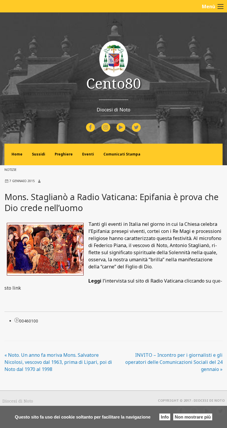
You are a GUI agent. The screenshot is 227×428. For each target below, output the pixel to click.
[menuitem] (91, 127)
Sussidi (38, 154)
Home (17, 154)
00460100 (28, 321)
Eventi (88, 154)
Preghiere (64, 154)
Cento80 (113, 83)
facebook (96, 123)
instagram (111, 123)
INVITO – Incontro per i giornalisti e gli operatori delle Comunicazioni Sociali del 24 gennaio (174, 362)
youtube (126, 123)
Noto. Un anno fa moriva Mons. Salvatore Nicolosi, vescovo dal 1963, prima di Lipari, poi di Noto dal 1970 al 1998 (58, 362)
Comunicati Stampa (121, 154)
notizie (10, 170)
